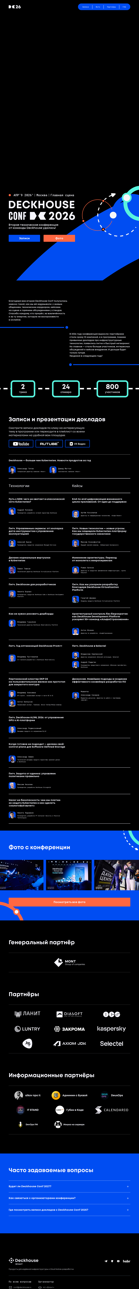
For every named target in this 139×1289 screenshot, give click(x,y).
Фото (98, 7)
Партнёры (111, 7)
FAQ (124, 7)
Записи (85, 7)
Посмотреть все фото (69, 902)
